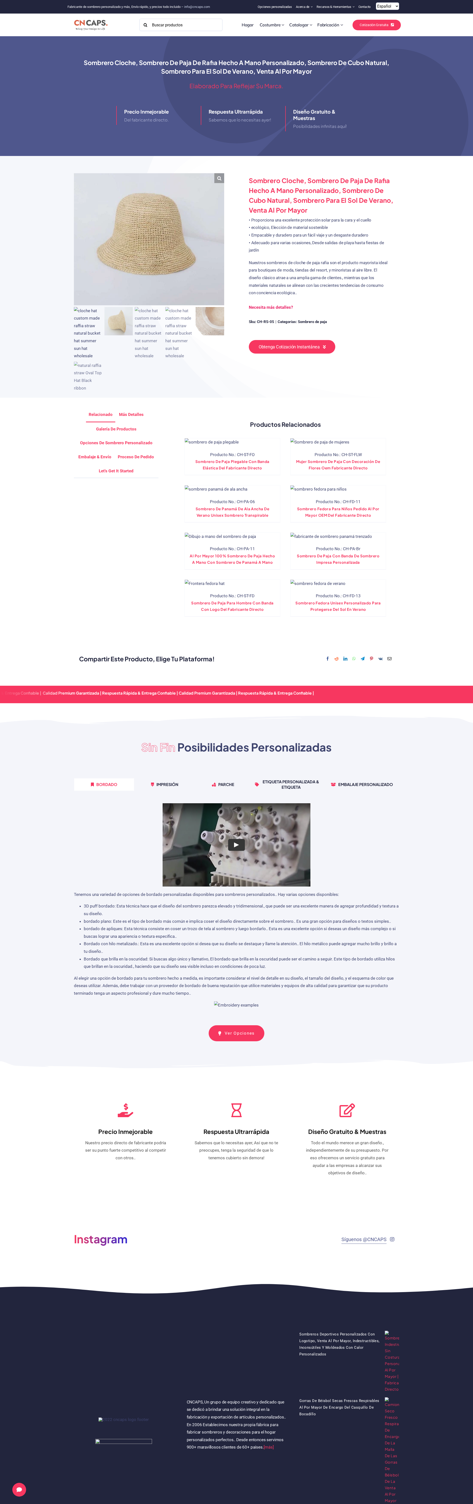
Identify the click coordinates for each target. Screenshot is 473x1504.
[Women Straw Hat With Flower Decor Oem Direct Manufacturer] (319, 442)
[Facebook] (327, 659)
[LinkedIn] (345, 659)
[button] (219, 178)
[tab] (116, 471)
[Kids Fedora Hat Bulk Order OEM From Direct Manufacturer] (318, 489)
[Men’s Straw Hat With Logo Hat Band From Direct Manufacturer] (205, 583)
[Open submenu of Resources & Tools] (354, 7)
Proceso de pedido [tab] (136, 456)
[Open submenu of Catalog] (311, 24)
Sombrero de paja (312, 322)
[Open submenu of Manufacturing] (341, 24)
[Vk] (380, 659)
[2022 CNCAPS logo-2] (90, 18)
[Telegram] (362, 659)
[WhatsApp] (354, 659)
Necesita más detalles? (271, 307)
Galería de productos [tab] (116, 429)
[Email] (389, 659)
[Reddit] (336, 659)
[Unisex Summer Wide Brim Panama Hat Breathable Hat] (216, 489)
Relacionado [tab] (101, 414)
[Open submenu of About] (312, 7)
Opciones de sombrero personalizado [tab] (116, 442)
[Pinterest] (371, 659)
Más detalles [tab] (131, 414)
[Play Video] (236, 845)
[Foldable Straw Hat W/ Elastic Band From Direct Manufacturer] (212, 442)
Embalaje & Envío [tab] (94, 456)
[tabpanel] (236, 908)
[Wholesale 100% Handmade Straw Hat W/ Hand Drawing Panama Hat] (220, 536)
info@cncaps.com (197, 7)
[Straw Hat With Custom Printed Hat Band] (331, 536)
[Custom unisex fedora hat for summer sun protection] (317, 583)
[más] (269, 1447)
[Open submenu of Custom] (283, 24)
